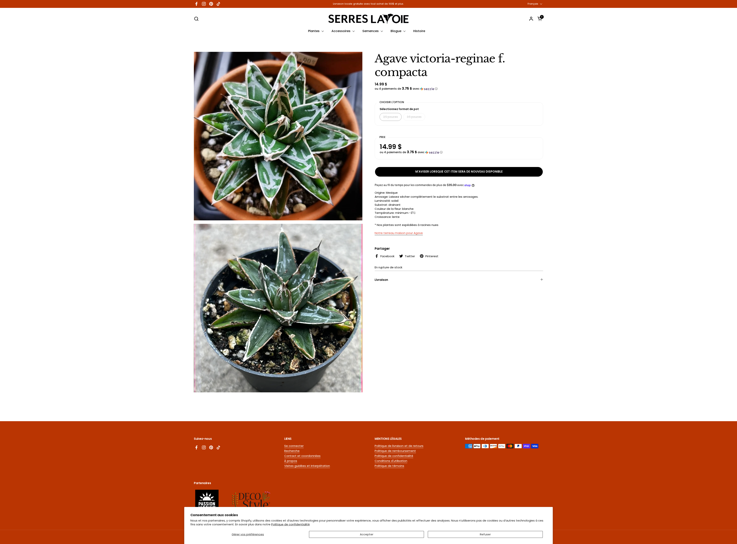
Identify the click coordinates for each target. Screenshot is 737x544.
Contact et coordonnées (302, 456)
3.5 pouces (414, 117)
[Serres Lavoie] (368, 19)
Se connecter (294, 446)
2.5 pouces (390, 117)
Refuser (485, 534)
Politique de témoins (389, 466)
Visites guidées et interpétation (307, 466)
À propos (290, 461)
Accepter (366, 534)
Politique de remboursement (395, 451)
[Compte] (531, 18)
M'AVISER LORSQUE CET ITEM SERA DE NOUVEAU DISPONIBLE (459, 171)
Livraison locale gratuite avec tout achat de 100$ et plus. (368, 3)
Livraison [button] (381, 280)
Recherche (292, 451)
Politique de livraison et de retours (399, 446)
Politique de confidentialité (290, 524)
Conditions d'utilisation (391, 461)
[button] (196, 18)
